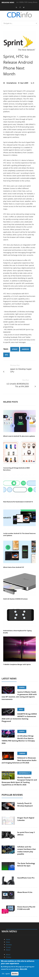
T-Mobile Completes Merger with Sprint (17, 664)
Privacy (8, 957)
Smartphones (11, 83)
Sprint (14, 349)
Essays (8, 947)
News (8, 942)
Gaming (22, 687)
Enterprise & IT (24, 773)
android (25, 349)
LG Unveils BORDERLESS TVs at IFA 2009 (18, 385)
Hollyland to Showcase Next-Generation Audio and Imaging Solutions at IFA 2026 (19, 760)
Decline (15, 973)
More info (23, 969)
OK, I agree (6, 974)
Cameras (22, 753)
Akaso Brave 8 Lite (24, 892)
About (8, 950)
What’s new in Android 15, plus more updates (19, 436)
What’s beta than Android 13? (13, 567)
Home (8, 939)
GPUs (21, 709)
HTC (6, 355)
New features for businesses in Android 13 (18, 502)
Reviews (9, 945)
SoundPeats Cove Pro (25, 878)
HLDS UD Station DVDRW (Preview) (15, 599)
